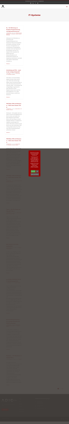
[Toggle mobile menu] (66, 6)
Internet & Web (18, 73)
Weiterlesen (8, 63)
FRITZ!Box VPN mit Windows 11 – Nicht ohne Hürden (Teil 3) (13, 105)
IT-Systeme (13, 74)
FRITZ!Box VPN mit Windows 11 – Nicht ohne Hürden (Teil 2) (13, 140)
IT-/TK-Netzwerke (8, 74)
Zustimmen (33, 171)
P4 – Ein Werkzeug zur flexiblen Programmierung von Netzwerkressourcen (13, 29)
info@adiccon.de (41, 1)
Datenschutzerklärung (34, 174)
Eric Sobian (9, 73)
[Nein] (67, 286)
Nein (37, 171)
